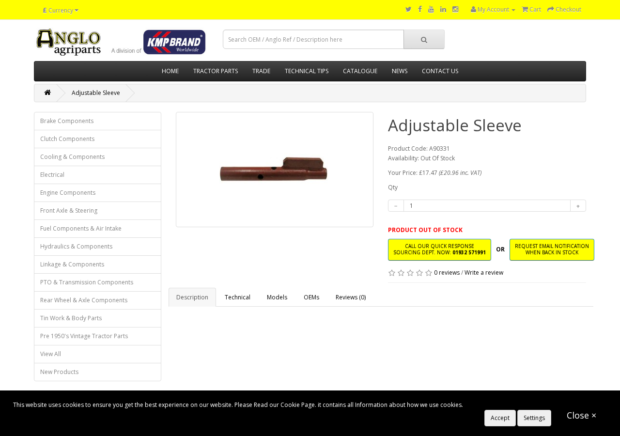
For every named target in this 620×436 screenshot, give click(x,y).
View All (50, 354)
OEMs (311, 297)
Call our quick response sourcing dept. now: (439, 249)
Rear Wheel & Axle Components (83, 300)
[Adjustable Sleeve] (275, 169)
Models (277, 297)
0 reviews (447, 272)
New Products (59, 372)
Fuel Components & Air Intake (81, 228)
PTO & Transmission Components (86, 282)
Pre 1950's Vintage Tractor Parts (84, 336)
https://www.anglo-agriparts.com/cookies (521, 405)
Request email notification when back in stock (552, 249)
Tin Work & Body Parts (71, 318)
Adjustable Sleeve (96, 93)
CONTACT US (440, 71)
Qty (393, 187)
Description (192, 297)
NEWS (399, 71)
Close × (581, 415)
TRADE (261, 71)
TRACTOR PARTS (215, 71)
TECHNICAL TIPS (306, 71)
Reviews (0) (351, 297)
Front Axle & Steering (68, 210)
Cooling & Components (72, 157)
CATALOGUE (360, 71)
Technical (237, 297)
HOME (170, 71)
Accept (500, 418)
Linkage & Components (72, 264)
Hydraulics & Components (76, 246)
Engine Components (67, 192)
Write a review (484, 272)
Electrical (52, 175)
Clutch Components (67, 139)
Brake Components (66, 121)
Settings (534, 418)
